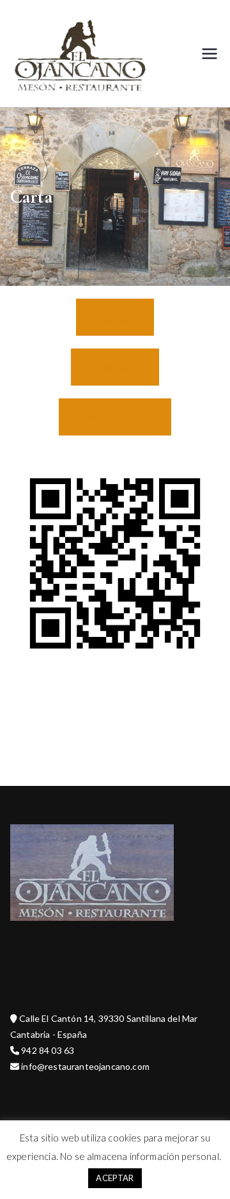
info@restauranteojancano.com (84, 1066)
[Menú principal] (209, 54)
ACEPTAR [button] (115, 1178)
